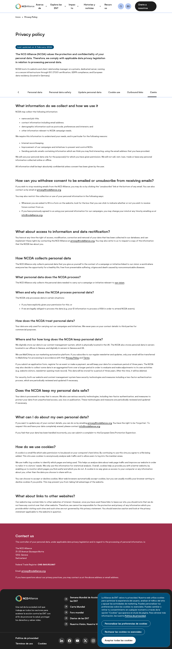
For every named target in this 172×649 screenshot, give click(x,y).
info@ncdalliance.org (32, 215)
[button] (121, 6)
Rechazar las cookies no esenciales (123, 631)
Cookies (42, 643)
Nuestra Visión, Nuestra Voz (85, 624)
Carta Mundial (77, 606)
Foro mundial (77, 612)
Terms (86, 357)
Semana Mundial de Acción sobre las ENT (87, 599)
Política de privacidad (135, 615)
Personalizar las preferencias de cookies (126, 623)
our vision (119, 282)
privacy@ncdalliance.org (49, 190)
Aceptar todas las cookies (118, 640)
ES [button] (128, 6)
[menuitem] (86, 599)
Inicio (18, 17)
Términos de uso (24, 643)
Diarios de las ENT (79, 618)
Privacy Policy (72, 357)
